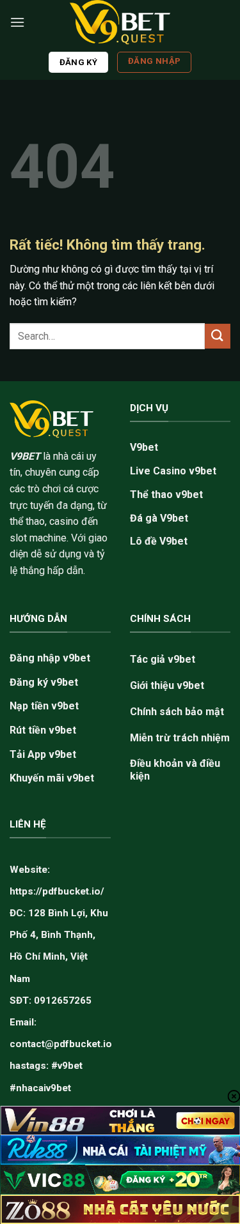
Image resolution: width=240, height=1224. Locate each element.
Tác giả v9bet (162, 659)
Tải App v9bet (43, 754)
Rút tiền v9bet (43, 730)
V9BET (25, 456)
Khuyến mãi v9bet (52, 778)
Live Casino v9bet (173, 471)
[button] (17, 22)
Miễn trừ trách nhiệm (180, 738)
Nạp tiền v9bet (44, 706)
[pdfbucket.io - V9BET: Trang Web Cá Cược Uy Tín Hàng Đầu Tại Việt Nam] (120, 22)
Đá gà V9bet (159, 518)
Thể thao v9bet (166, 494)
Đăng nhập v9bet (50, 658)
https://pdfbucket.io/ (57, 891)
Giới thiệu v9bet (167, 685)
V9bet (144, 447)
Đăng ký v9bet (44, 682)
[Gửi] (217, 336)
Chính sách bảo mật (177, 712)
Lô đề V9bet (159, 541)
